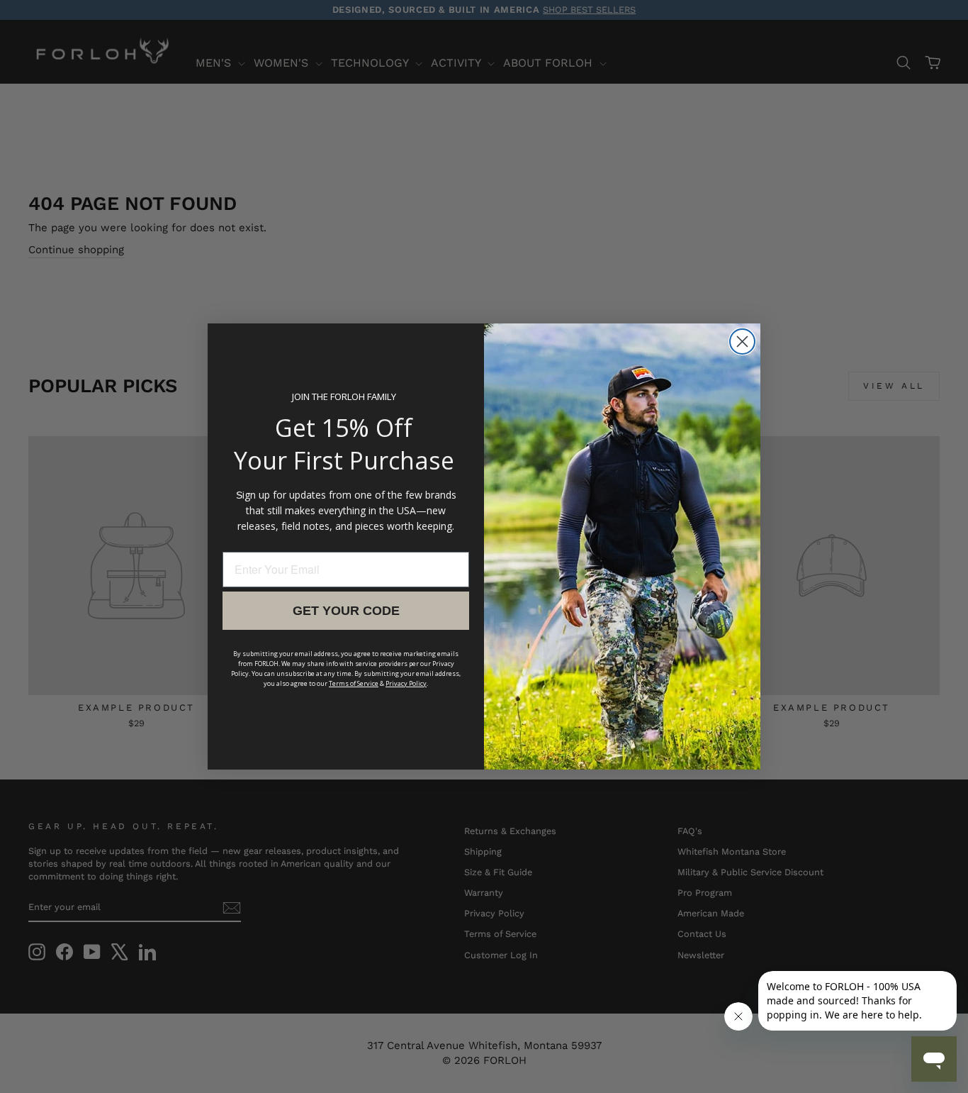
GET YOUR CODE (346, 611)
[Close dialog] (742, 341)
